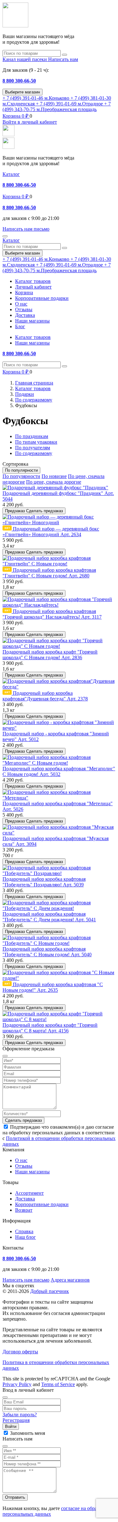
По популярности (21, 476)
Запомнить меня (27, 1433)
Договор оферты (20, 1351)
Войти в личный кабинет (30, 122)
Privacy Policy (17, 1384)
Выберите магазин (22, 92)
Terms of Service (58, 1384)
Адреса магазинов (70, 1280)
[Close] (5, 1397)
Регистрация (16, 1420)
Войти (10, 1426)
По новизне (54, 476)
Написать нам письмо (26, 1280)
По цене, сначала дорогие (53, 482)
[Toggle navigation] (5, 236)
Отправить (15, 1497)
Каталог (11, 174)
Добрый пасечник (49, 1291)
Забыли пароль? (20, 1414)
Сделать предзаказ (23, 1120)
